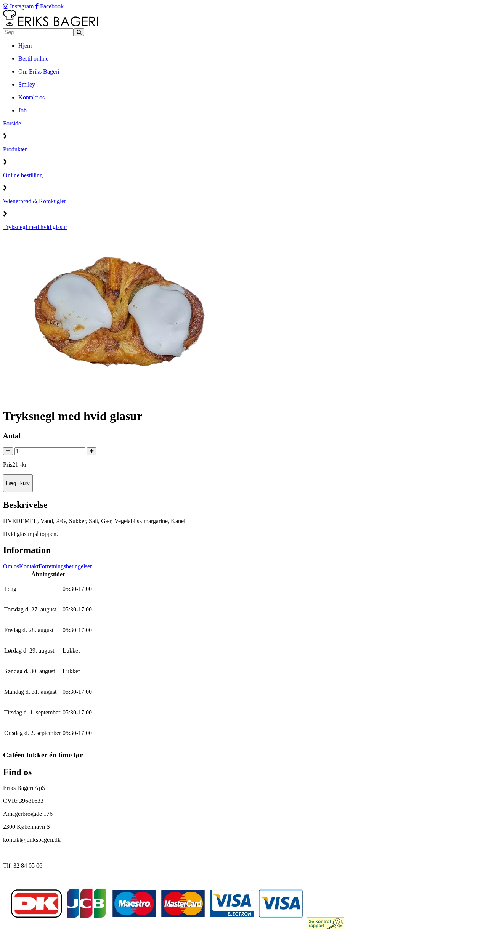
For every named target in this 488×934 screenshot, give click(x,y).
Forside (12, 123)
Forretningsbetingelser (65, 566)
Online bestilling (23, 175)
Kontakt (29, 566)
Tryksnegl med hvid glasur (35, 227)
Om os (11, 566)
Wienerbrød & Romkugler (34, 201)
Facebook (51, 6)
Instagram (21, 6)
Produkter (15, 149)
